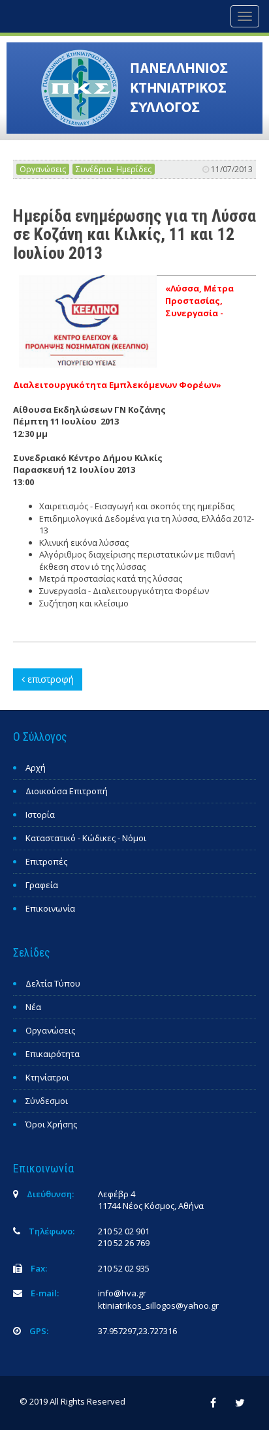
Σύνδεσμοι (46, 1101)
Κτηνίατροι (47, 1077)
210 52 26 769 (124, 1243)
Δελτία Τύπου (52, 983)
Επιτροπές (46, 861)
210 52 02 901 (124, 1231)
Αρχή (35, 767)
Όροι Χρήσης (51, 1124)
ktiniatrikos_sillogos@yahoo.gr (158, 1305)
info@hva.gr (122, 1293)
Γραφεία (41, 885)
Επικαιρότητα (52, 1054)
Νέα (33, 1007)
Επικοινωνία (50, 908)
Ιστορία (40, 814)
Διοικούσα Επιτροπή (66, 791)
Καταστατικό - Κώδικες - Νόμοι (85, 838)
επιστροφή (49, 679)
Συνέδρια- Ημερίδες (113, 169)
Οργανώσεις (43, 169)
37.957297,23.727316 (137, 1331)
